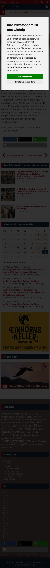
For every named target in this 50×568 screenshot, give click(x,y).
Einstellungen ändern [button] (25, 82)
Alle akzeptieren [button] (25, 77)
